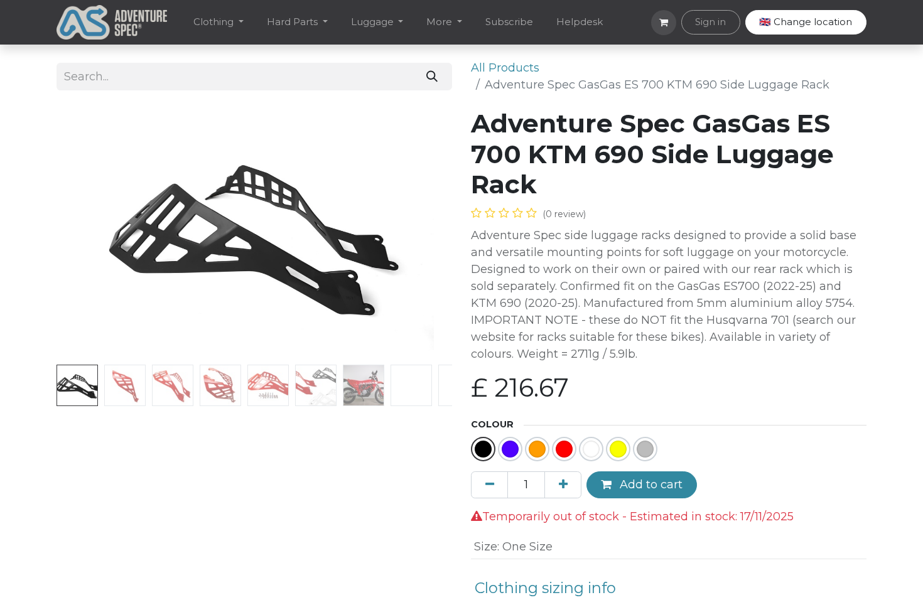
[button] (86, 234)
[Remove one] (489, 484)
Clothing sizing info (545, 588)
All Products (505, 68)
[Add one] (562, 484)
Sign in (710, 22)
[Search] (432, 76)
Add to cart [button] (650, 484)
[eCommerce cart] (663, 22)
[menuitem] (219, 22)
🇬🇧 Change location (805, 22)
